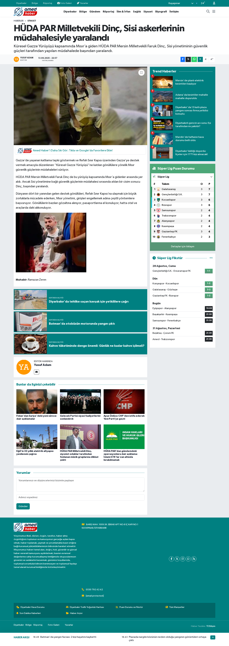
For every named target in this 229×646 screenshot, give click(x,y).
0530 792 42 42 (94, 589)
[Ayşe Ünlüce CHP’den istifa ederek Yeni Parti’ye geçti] (124, 401)
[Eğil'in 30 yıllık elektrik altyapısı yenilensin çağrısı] (36, 436)
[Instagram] (182, 558)
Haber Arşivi (76, 613)
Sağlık (137, 11)
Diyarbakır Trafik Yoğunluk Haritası (87, 607)
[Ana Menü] (213, 12)
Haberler (19, 21)
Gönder (23, 506)
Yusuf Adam (42, 365)
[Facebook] (171, 558)
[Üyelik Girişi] (212, 3)
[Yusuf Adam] (23, 367)
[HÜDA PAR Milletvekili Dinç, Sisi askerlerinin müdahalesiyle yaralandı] (80, 106)
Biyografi (161, 11)
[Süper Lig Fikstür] (211, 258)
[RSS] (193, 558)
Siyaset (148, 11)
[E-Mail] (36, 372)
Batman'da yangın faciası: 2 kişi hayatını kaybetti (68, 637)
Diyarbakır (21, 3)
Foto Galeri (66, 3)
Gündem (94, 11)
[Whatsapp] (188, 558)
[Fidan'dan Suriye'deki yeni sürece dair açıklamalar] (36, 401)
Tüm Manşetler (176, 607)
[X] (177, 558)
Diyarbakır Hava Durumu (33, 607)
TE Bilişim (210, 626)
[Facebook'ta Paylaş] (183, 59)
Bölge (35, 3)
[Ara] (208, 12)
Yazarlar (84, 3)
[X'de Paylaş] (188, 59)
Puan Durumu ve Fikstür (131, 607)
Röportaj (47, 3)
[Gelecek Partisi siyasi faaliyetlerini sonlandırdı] (80, 401)
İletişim (174, 11)
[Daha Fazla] (200, 59)
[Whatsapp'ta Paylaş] (194, 59)
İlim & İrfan (123, 11)
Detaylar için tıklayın (182, 246)
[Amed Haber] (25, 11)
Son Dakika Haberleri (30, 613)
